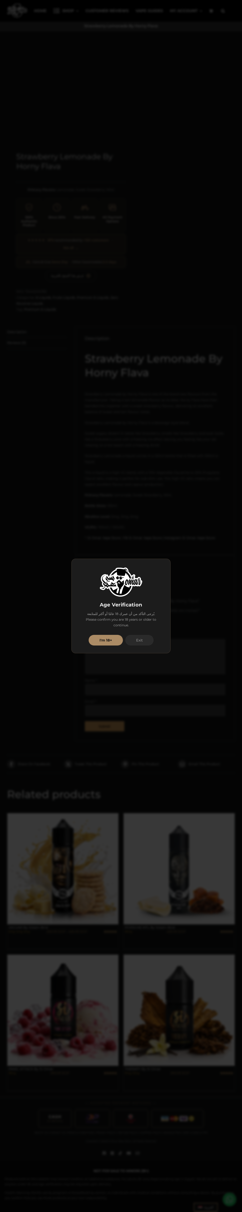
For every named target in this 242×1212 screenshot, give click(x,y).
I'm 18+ (105, 640)
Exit (139, 640)
